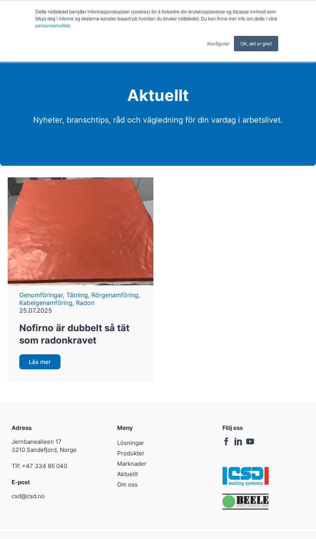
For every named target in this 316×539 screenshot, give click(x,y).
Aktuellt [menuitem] (127, 474)
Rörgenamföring (114, 295)
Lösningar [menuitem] (130, 442)
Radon (85, 303)
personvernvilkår (52, 25)
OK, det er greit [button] (256, 43)
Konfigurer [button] (218, 43)
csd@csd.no (28, 496)
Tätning (77, 295)
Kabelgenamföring (45, 303)
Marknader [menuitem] (131, 463)
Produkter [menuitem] (131, 453)
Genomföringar (41, 295)
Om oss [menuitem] (127, 484)
